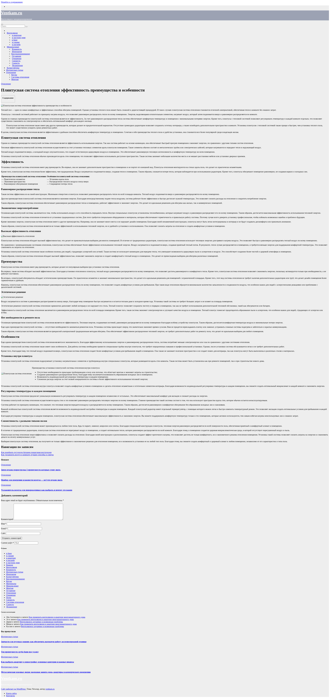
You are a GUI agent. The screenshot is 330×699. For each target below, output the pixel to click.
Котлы (14, 75)
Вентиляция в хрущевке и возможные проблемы (41, 622)
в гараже (10, 556)
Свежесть (10, 600)
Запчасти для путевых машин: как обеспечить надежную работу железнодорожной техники (43, 642)
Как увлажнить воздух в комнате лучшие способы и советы (27, 455)
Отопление (11, 72)
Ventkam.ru (11, 12)
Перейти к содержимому (12, 2)
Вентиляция (11, 567)
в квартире (11, 558)
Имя (3, 524)
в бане (9, 553)
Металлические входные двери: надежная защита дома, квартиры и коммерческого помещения (46, 672)
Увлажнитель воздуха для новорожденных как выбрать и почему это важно (36, 490)
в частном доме (13, 563)
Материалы (11, 583)
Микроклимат (12, 586)
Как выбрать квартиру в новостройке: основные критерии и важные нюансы (37, 662)
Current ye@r (7, 543)
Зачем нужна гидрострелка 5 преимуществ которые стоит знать (30, 470)
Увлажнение (11, 607)
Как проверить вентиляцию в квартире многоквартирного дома (57, 617)
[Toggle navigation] (2, 24)
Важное (9, 565)
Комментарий (7, 519)
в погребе (10, 560)
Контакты (10, 696)
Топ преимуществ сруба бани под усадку (20, 652)
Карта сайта (11, 693)
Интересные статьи (14, 70)
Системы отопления (20, 77)
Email (4, 528)
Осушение (10, 590)
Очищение (11, 595)
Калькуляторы (12, 577)
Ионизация (11, 574)
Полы (8, 597)
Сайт (3, 533)
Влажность (11, 570)
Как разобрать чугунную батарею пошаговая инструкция (26, 452)
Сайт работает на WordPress (13, 689)
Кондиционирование (20, 54)
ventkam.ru (50, 689)
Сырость (10, 604)
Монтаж (15, 79)
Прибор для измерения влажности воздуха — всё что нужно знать (31, 480)
